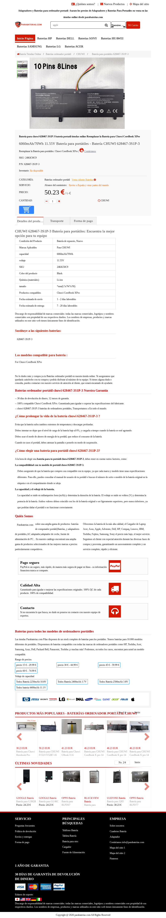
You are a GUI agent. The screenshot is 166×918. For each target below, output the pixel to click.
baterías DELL (65, 38)
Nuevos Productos (114, 4)
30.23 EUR (21, 748)
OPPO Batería (68, 798)
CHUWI (80, 54)
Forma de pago (83, 221)
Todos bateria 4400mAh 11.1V (31, 687)
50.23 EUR (44, 748)
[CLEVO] (106, 698)
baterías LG (53, 46)
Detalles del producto (30, 221)
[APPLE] (133, 698)
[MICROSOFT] (71, 699)
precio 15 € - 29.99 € (26, 665)
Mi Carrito (133, 25)
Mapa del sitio (140, 4)
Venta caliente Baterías (83, 179)
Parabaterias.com (25, 524)
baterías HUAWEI (112, 38)
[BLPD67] (72, 776)
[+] (59, 201)
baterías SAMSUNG (29, 46)
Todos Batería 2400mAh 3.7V (72, 681)
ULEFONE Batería (116, 798)
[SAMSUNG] (89, 698)
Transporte (57, 221)
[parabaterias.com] (28, 28)
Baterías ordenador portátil (58, 54)
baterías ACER (74, 46)
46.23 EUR (89, 748)
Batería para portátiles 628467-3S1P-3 (110, 54)
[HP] (26, 699)
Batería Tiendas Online (30, 54)
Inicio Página (25, 38)
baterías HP (44, 38)
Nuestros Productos (119, 25)
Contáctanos (90, 151)
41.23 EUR (67, 748)
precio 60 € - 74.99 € (26, 670)
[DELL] (80, 699)
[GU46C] (49, 776)
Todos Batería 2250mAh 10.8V (31, 681)
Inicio (137, 712)
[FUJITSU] (98, 698)
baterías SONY (87, 38)
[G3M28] (26, 776)
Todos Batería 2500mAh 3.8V (113, 681)
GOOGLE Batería (25, 798)
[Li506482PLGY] (94, 776)
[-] (46, 201)
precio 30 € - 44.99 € (68, 665)
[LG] (62, 699)
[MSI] (35, 699)
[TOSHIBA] (53, 699)
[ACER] (115, 698)
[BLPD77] (140, 776)
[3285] (117, 776)
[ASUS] (124, 698)
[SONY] (44, 699)
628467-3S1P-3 (24, 339)
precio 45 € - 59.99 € (109, 665)
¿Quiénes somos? (85, 4)
